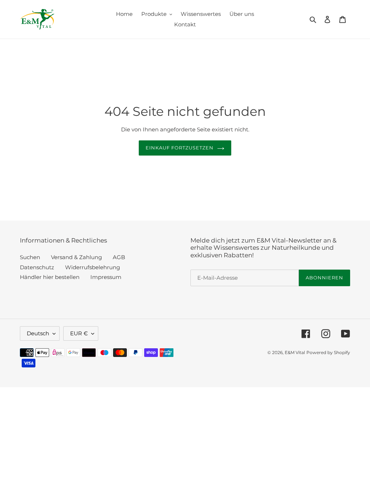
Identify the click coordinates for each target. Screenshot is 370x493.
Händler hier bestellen (49, 277)
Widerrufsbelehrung (92, 267)
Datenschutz (37, 267)
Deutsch (38, 333)
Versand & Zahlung (76, 257)
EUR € (79, 333)
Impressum (105, 277)
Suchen (30, 257)
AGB (119, 257)
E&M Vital (295, 352)
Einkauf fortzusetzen (180, 147)
